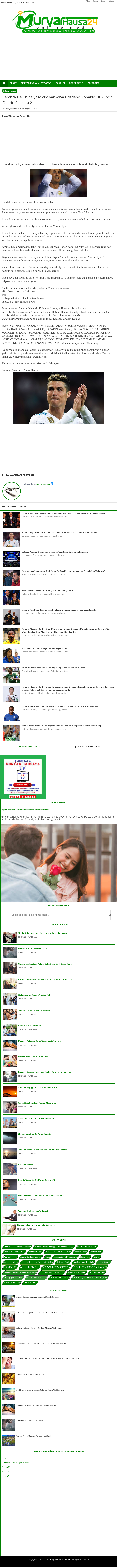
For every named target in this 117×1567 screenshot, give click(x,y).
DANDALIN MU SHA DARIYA (58, 1252)
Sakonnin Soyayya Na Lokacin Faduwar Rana (38, 1087)
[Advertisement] (47, 59)
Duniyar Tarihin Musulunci (31, 1257)
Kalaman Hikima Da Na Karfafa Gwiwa (37, 1262)
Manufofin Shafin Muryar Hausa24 (15, 1463)
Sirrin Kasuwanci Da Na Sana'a (52, 1272)
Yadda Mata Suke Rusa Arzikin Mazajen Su (37, 1103)
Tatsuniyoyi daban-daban (13, 1277)
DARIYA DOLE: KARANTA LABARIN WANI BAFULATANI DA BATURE (47, 1359)
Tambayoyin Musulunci (76, 1272)
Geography (6, 1476)
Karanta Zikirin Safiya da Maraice (30, 1374)
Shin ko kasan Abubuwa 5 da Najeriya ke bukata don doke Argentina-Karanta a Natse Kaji (61, 726)
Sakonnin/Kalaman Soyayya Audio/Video (20, 1272)
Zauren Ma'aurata (30, 1283)
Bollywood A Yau (35, 1252)
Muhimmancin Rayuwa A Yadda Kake (34, 995)
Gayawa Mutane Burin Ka (29, 1026)
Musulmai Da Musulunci (29, 1267)
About (88, 1)
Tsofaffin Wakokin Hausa (36, 1277)
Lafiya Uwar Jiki (10, 1267)
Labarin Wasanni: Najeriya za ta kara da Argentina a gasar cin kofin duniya (55, 552)
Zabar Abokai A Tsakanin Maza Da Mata (36, 1118)
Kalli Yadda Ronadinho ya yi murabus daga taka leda (45, 648)
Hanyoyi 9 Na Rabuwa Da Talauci (33, 948)
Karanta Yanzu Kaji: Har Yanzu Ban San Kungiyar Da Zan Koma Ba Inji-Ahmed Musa (60, 706)
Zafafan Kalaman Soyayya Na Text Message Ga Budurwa (39, 1328)
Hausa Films (85, 1257)
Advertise (93, 83)
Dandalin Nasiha (80, 1252)
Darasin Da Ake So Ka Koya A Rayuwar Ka (37, 1180)
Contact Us (6, 1467)
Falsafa (47, 1257)
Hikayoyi (96, 1257)
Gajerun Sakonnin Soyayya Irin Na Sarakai (36, 1225)
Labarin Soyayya (104, 1262)
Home (4, 1458)
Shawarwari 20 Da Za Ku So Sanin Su (34, 1134)
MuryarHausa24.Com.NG (60, 1560)
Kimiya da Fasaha (63, 1262)
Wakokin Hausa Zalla (12, 1283)
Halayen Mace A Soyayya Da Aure (33, 1057)
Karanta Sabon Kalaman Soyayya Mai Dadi (33, 1436)
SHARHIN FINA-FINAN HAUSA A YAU (89, 1267)
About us (5, 1471)
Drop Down (76, 83)
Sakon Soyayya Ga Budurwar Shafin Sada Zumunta (41, 1196)
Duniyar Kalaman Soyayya (36, 83)
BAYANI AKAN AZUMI (87, 1247)
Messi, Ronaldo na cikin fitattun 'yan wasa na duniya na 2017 (48, 591)
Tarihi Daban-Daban (97, 1272)
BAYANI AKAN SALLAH (14, 1252)
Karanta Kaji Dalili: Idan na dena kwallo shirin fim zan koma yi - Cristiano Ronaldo (59, 610)
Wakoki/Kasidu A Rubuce (59, 1277)
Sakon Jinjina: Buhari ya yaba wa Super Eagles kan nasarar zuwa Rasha (53, 668)
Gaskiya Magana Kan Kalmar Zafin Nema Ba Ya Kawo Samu (45, 964)
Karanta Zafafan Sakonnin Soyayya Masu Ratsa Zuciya (38, 1297)
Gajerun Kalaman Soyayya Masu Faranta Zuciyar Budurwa (25, 810)
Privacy (103, 1)
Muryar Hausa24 (43, 484)
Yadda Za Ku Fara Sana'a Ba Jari (33, 1211)
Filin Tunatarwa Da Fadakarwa (65, 1257)
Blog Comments (30, 747)
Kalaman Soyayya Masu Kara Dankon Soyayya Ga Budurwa (44, 1072)
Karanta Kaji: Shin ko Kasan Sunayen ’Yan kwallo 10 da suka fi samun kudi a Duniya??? (61, 533)
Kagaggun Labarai (10, 1262)
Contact (95, 1)
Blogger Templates (56, 1564)
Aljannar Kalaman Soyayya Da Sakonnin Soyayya (54, 1247)
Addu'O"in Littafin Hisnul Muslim (17, 1247)
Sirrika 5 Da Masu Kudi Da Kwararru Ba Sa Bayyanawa (42, 933)
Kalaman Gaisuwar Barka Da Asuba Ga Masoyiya (39, 1041)
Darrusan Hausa (96, 1252)
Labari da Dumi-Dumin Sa (83, 1262)
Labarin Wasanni (9, 91)
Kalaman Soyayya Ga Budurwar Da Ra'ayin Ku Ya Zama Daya (45, 979)
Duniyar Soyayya (10, 1257)
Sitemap (112, 1)
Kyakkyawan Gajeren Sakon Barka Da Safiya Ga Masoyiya (40, 1390)
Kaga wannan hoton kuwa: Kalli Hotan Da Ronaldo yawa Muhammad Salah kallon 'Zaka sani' (63, 571)
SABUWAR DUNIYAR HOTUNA (56, 1267)
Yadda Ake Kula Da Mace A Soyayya (34, 1010)
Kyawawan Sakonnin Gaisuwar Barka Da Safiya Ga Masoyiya (41, 1343)
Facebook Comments (88, 747)
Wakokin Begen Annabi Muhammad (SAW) (90, 1277)
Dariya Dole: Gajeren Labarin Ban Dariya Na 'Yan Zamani (39, 1312)
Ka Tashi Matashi (25, 1165)
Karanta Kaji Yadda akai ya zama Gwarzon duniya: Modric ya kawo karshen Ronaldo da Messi (63, 513)
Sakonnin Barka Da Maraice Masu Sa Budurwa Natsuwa (42, 1149)
